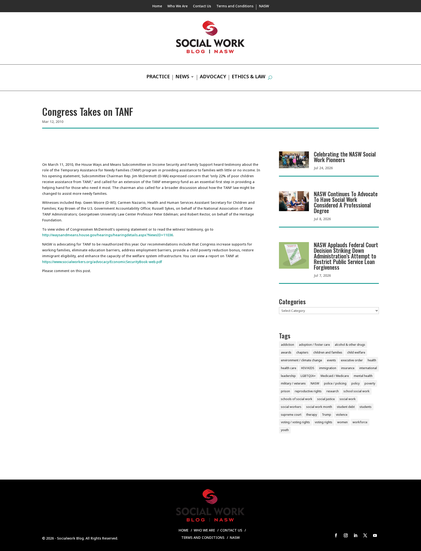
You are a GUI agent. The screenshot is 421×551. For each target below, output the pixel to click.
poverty (369, 383)
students (366, 407)
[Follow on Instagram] (346, 535)
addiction (287, 345)
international (368, 368)
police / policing (335, 383)
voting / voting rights (295, 422)
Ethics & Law (248, 77)
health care (288, 368)
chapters (302, 352)
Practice (158, 77)
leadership (288, 376)
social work (348, 399)
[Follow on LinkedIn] (355, 535)
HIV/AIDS (307, 368)
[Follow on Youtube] (375, 535)
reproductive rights (308, 391)
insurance (347, 368)
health (372, 360)
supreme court (291, 415)
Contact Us (202, 6)
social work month (319, 407)
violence (341, 415)
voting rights (323, 422)
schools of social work (296, 399)
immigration (327, 368)
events (331, 360)
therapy (311, 415)
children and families (327, 352)
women (342, 422)
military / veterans (293, 383)
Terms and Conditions (234, 6)
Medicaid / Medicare (335, 376)
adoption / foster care (314, 345)
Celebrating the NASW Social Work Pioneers (345, 157)
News (182, 77)
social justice (326, 399)
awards (286, 352)
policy (355, 383)
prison (285, 391)
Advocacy (213, 77)
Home (157, 6)
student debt (346, 407)
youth (285, 430)
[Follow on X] (365, 535)
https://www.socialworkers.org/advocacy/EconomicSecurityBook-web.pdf (102, 261)
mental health (363, 376)
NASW (264, 6)
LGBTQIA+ (308, 376)
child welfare (356, 352)
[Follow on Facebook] (336, 535)
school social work (357, 391)
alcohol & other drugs (350, 345)
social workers (291, 407)
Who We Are (177, 6)
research (332, 391)
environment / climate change (301, 360)
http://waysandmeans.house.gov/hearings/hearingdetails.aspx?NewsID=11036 (107, 235)
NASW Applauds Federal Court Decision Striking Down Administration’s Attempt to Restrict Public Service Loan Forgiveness (346, 256)
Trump (326, 415)
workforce (360, 422)
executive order (352, 360)
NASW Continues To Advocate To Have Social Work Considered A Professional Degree (346, 202)
